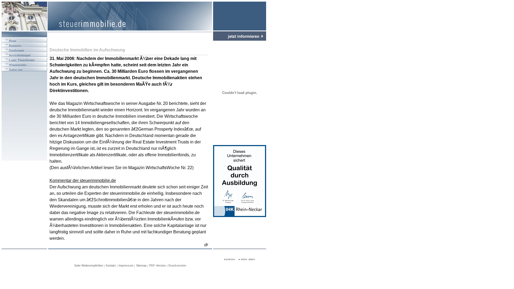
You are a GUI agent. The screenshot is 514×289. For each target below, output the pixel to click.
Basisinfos (15, 45)
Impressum (126, 265)
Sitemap (141, 265)
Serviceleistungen (20, 55)
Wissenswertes (17, 64)
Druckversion (177, 265)
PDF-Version (157, 265)
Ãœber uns (15, 69)
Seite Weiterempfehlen (88, 265)
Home (12, 40)
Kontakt (111, 265)
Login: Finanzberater (22, 60)
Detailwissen (16, 50)
